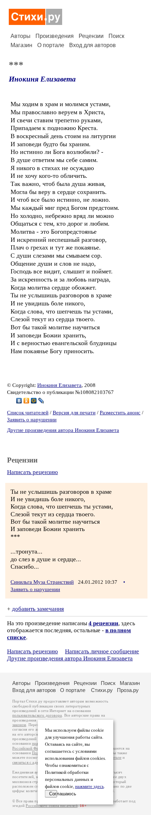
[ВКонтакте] (19, 400)
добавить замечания (38, 609)
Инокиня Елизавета (42, 79)
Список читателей (27, 412)
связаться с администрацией (36, 762)
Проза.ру (128, 690)
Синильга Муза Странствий (42, 582)
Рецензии (91, 36)
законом (19, 725)
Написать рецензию (32, 472)
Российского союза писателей (51, 806)
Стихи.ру (102, 690)
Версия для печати (74, 412)
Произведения (54, 36)
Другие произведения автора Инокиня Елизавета (63, 430)
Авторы (21, 36)
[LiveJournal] (41, 400)
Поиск (116, 36)
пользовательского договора (37, 715)
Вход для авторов (92, 45)
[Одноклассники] (26, 400)
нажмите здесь (89, 786)
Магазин (21, 45)
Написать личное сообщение (102, 651)
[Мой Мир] (34, 400)
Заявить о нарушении (32, 419)
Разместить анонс (120, 412)
